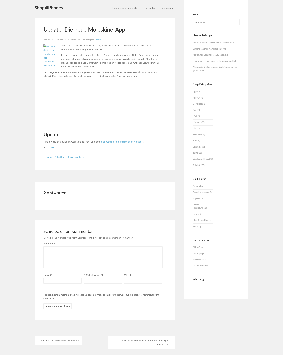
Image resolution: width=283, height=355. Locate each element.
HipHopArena (199, 260)
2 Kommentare (62, 40)
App (49, 157)
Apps (195, 98)
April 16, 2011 (49, 40)
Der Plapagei (198, 254)
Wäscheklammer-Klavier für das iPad (209, 49)
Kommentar (49, 243)
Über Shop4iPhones (202, 220)
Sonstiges (197, 147)
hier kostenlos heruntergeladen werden (121, 142)
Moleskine (59, 157)
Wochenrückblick (201, 159)
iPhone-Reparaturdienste (124, 8)
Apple (195, 92)
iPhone (98, 40)
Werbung (79, 157)
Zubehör (196, 165)
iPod (195, 128)
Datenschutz (198, 186)
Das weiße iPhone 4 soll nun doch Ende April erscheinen (145, 343)
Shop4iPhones (49, 8)
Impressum (167, 8)
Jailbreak (197, 135)
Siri (194, 141)
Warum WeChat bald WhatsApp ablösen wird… (214, 43)
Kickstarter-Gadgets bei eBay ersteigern (210, 55)
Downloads (198, 104)
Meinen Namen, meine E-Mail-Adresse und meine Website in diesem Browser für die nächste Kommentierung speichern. (101, 297)
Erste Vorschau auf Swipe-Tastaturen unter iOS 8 (214, 61)
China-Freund (199, 247)
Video (70, 157)
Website (128, 275)
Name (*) (47, 275)
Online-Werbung (200, 266)
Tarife (195, 153)
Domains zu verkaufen (203, 192)
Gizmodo (51, 147)
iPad (195, 116)
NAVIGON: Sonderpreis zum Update (60, 341)
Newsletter (149, 8)
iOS (194, 110)
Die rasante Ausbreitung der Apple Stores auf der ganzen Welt (215, 69)
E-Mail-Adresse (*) (93, 275)
